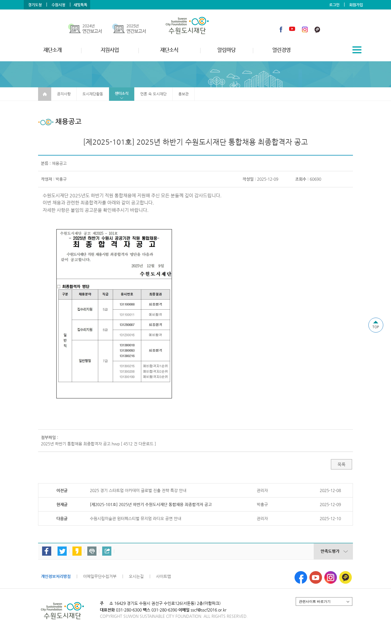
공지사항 (64, 94)
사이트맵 (163, 576)
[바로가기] (90, 29)
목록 (341, 464)
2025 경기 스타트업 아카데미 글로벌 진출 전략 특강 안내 (138, 490)
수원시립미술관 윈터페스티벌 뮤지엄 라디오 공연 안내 (135, 518)
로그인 (334, 5)
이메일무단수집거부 (99, 576)
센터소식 (122, 93)
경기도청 (35, 5)
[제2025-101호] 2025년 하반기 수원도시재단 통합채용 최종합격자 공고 (151, 504)
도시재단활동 (92, 94)
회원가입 (356, 5)
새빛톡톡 (80, 5)
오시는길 (136, 576)
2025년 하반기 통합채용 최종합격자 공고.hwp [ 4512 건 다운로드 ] (98, 443)
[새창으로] (301, 573)
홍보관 (183, 94)
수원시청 (58, 5)
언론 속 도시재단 (153, 94)
